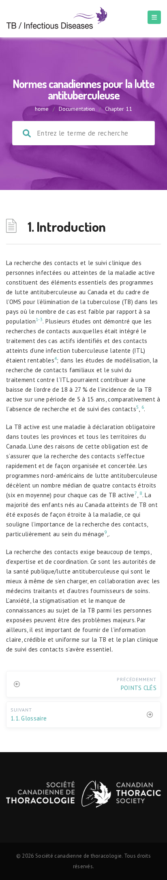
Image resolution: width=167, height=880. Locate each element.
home (42, 108)
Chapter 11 (118, 108)
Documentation (77, 108)
